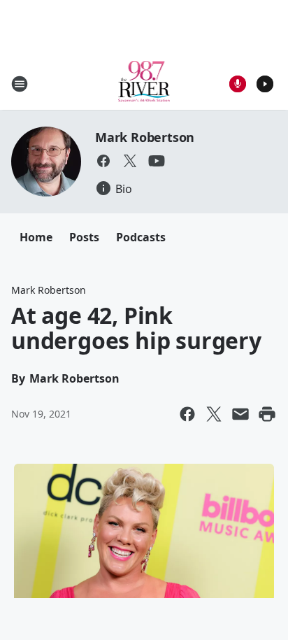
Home (36, 237)
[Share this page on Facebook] (187, 414)
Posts (84, 237)
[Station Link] (144, 83)
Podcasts (141, 237)
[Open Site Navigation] (19, 84)
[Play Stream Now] (265, 84)
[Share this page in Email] (240, 414)
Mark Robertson (144, 137)
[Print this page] (267, 414)
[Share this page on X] (214, 414)
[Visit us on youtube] (156, 160)
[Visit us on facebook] (103, 160)
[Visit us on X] (130, 160)
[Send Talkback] (237, 84)
